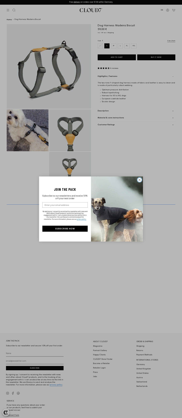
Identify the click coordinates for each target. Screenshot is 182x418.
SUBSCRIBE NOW (65, 228)
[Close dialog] (139, 180)
